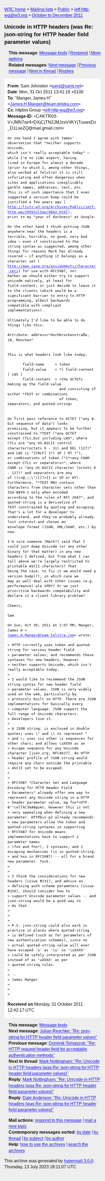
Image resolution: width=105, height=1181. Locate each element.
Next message (62, 65)
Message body (53, 53)
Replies (66, 71)
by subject (33, 1138)
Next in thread (42, 71)
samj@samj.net (66, 86)
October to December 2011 (57, 15)
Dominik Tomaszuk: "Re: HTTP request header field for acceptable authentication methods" (52, 1049)
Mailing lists (41, 9)
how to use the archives (42, 1144)
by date (84, 1132)
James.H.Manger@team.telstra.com (44, 104)
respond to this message (58, 1120)
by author (55, 1138)
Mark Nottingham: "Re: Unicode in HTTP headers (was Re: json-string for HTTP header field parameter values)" (54, 1067)
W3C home (15, 9)
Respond (79, 53)
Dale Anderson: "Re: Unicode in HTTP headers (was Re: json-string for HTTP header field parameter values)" (52, 1104)
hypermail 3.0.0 (78, 1161)
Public (64, 9)
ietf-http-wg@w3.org (63, 110)
